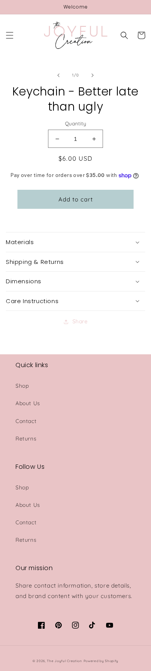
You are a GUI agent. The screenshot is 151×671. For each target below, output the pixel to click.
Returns (25, 438)
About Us (27, 403)
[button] (9, 35)
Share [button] (80, 321)
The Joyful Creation (64, 661)
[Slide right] (92, 75)
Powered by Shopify (101, 661)
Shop (22, 385)
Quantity (75, 123)
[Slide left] (58, 75)
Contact (25, 421)
